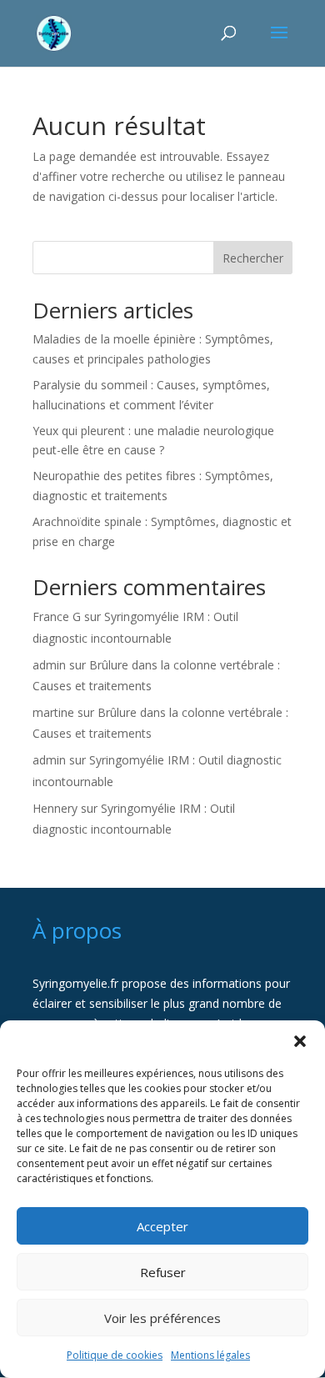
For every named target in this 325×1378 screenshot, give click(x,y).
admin (49, 665)
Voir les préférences (162, 1318)
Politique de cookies (114, 1355)
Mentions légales (210, 1355)
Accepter (162, 1226)
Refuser (163, 1272)
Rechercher (252, 258)
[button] (300, 1041)
